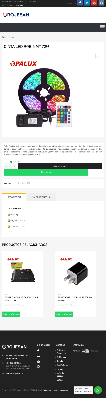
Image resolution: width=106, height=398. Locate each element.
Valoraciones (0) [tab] (41, 197)
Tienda (60, 361)
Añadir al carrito (60, 166)
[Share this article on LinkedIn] (23, 183)
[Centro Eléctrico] (16, 17)
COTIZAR (47, 172)
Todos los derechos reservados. (55, 390)
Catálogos (61, 357)
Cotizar (60, 380)
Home (4, 37)
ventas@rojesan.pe (14, 373)
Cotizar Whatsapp (12, 314)
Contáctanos (62, 365)
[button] (97, 56)
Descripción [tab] (14, 197)
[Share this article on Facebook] (18, 183)
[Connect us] (80, 2)
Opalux (7, 294)
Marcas (60, 369)
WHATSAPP (20, 5)
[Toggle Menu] (102, 27)
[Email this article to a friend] (28, 183)
